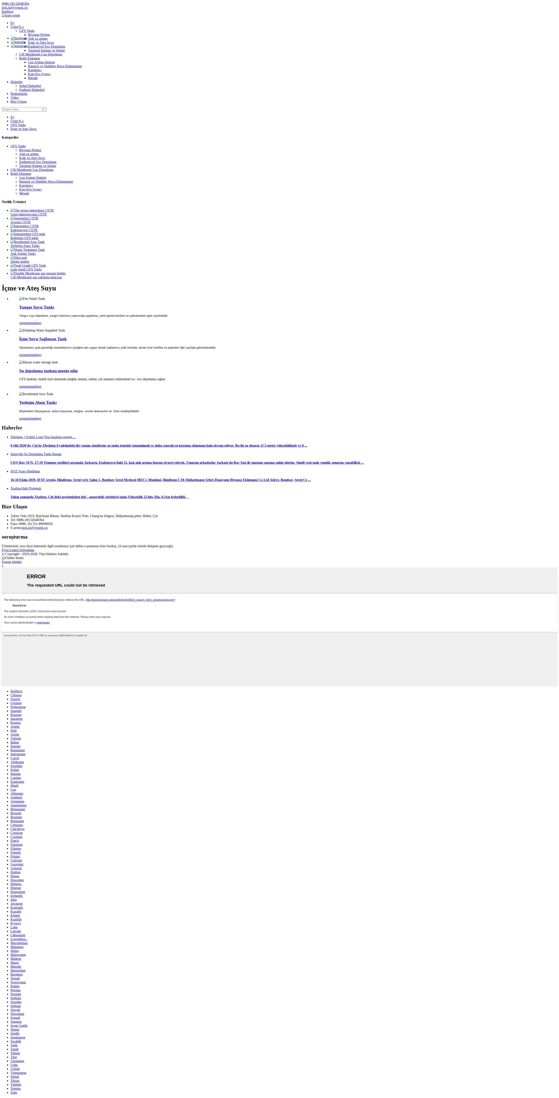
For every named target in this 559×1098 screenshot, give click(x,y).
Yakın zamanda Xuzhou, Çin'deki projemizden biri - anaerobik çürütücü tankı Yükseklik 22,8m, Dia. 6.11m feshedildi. (99, 497)
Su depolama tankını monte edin (48, 370)
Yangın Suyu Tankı (36, 307)
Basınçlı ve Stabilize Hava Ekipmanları (55, 66)
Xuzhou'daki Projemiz (25, 488)
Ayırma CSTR (20, 222)
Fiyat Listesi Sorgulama (18, 550)
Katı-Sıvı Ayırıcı (39, 74)
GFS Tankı (27, 31)
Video (14, 97)
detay (38, 323)
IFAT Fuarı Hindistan (25, 471)
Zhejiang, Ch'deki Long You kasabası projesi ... (43, 437)
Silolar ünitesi (19, 261)
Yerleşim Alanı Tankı (25, 246)
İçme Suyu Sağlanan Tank (43, 339)
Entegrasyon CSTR (24, 230)
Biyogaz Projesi (39, 34)
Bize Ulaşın (18, 101)
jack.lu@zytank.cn (35, 528)
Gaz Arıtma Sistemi (41, 62)
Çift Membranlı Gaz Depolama (40, 54)
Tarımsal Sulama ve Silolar (46, 50)
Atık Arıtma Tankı (23, 253)
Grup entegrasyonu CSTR (28, 214)
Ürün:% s (17, 27)
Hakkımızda (18, 94)
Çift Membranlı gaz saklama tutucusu (36, 277)
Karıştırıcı (34, 70)
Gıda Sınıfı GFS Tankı (26, 269)
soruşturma (26, 323)
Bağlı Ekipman (29, 58)
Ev (12, 23)
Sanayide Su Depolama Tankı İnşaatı (35, 454)
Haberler (16, 82)
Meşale (33, 78)
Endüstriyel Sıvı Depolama (46, 46)
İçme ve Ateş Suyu (41, 42)
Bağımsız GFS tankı (24, 238)
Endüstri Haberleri (32, 90)
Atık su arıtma (37, 38)
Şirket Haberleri (30, 86)
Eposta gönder (12, 562)
